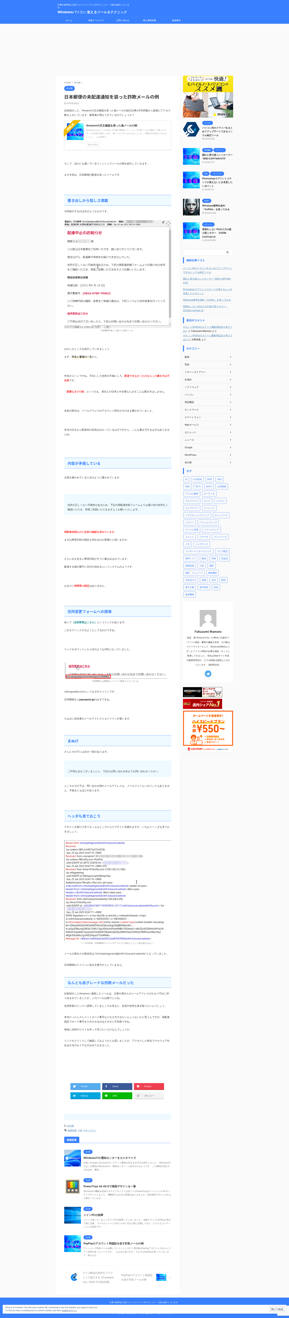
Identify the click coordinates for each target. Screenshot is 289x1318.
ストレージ (209, 508)
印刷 (214, 558)
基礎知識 (72, 1130)
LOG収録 (197, 479)
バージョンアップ (208, 522)
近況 (214, 580)
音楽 (216, 587)
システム (220, 500)
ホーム (69, 20)
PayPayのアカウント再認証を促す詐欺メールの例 (113, 1243)
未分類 (70, 1125)
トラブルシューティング (197, 515)
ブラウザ (204, 536)
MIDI (209, 479)
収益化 (224, 558)
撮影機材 (212, 572)
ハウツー (189, 522)
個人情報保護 (149, 20)
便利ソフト (190, 558)
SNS (219, 479)
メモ (187, 544)
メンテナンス (201, 544)
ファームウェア (211, 529)
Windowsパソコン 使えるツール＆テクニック (92, 12)
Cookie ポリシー (69, 1310)
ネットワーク (221, 515)
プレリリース (220, 536)
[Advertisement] (144, 48)
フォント (189, 536)
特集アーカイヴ (96, 20)
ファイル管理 (191, 529)
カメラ (207, 500)
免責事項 (176, 20)
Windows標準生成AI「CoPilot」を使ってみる (207, 299)
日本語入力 (190, 580)
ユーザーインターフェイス (198, 551)
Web (187, 486)
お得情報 (221, 486)
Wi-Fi (198, 486)
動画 (204, 558)
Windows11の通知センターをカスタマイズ (109, 1157)
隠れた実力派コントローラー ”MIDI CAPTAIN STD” (207, 280)
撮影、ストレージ (194, 572)
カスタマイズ (191, 500)
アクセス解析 (191, 493)
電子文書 (189, 587)
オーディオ (209, 493)
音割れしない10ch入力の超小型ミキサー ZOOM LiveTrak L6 (216, 233)
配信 (223, 580)
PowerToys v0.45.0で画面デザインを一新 (109, 1186)
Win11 (209, 486)
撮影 (211, 565)
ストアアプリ (191, 508)
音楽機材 (189, 594)
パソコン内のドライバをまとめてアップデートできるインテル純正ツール (217, 131)
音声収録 (204, 587)
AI (186, 479)
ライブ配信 (222, 551)
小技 (80, 1130)
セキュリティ (90, 1130)
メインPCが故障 (93, 1215)
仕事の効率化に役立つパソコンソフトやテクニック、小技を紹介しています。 (144, 1302)
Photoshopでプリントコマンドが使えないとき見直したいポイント (217, 182)
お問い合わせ (122, 20)
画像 (204, 580)
